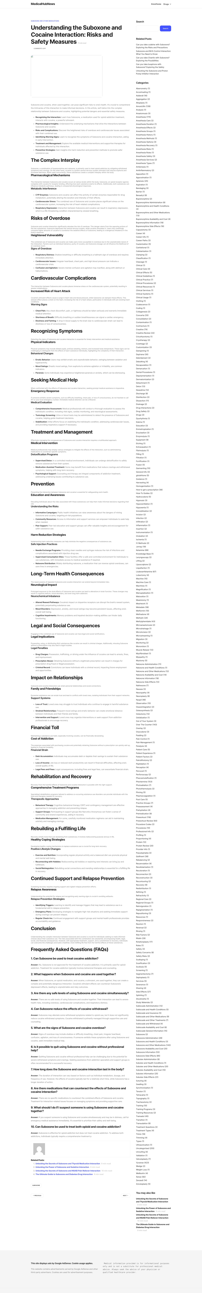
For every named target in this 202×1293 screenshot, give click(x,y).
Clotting (139, 301)
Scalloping (140, 959)
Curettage (140, 344)
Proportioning (142, 838)
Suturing (139, 1081)
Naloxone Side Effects (145, 682)
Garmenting (141, 468)
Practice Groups (143, 803)
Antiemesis (141, 167)
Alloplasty (140, 103)
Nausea (139, 689)
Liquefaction (141, 568)
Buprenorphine (142, 199)
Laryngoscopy (142, 557)
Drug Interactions (143, 408)
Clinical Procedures (144, 283)
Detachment (141, 383)
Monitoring (141, 643)
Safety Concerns (143, 952)
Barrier (139, 191)
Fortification (141, 461)
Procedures (141, 828)
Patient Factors (143, 757)
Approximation (142, 177)
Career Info (141, 237)
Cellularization (142, 251)
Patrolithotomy (142, 760)
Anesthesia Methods (145, 138)
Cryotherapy (141, 340)
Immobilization (142, 511)
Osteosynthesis (143, 710)
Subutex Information (145, 1073)
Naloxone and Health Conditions (150, 667)
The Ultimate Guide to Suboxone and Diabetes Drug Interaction (69, 1174)
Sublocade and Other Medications (151, 1016)
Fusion (139, 465)
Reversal (140, 927)
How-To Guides (143, 493)
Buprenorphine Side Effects (148, 226)
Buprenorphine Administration (149, 202)
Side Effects (141, 992)
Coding (139, 308)
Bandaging (140, 188)
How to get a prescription (147, 490)
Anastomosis (141, 113)
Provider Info (141, 849)
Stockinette (141, 999)
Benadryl (140, 195)
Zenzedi (139, 1180)
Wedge (139, 1166)
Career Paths (142, 240)
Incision (139, 514)
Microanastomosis (144, 625)
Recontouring (142, 881)
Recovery (140, 885)
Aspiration (140, 184)
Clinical (139, 265)
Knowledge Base (143, 554)
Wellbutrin (140, 1173)
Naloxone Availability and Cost (149, 675)
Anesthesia (141, 117)
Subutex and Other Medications (150, 1066)
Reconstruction (142, 878)
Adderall (139, 95)
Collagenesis (141, 311)
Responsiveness (143, 920)
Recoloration (141, 870)
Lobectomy (141, 575)
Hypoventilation (143, 504)
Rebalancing (141, 860)
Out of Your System (144, 721)
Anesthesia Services (145, 160)
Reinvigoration (142, 906)
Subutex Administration (146, 1059)
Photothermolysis (144, 788)
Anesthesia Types (144, 163)
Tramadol (140, 1116)
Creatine (140, 329)
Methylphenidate (143, 621)
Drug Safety (141, 411)
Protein (139, 842)
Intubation (140, 536)
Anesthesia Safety (144, 156)
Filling (138, 454)
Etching (139, 443)
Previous (37, 1195)
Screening (140, 970)
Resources (140, 917)
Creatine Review (143, 333)
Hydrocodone (142, 497)
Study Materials (143, 1002)
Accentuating (142, 92)
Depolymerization (144, 376)
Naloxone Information (145, 678)
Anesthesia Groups (144, 131)
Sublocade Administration (147, 1006)
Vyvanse (140, 1162)
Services (140, 981)
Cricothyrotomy (143, 336)
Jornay (139, 546)
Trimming (140, 1137)
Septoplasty (141, 977)
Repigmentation (143, 910)
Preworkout (141, 817)
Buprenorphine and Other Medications (153, 212)
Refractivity (141, 895)
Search (140, 21)
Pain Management (144, 742)
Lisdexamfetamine (144, 571)
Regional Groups (143, 902)
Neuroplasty (141, 696)
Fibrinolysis (141, 450)
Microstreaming (143, 635)
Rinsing (139, 931)
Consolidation (142, 319)
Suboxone (36, 1185)
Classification (142, 258)
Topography (141, 1098)
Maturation (141, 596)
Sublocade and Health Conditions (151, 1009)
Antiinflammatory (143, 170)
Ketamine (140, 550)
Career (139, 233)
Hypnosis (140, 500)
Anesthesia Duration (145, 124)
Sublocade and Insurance (147, 1013)
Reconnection (142, 874)
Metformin (140, 611)
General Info (141, 472)
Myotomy (140, 660)
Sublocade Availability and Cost (150, 1027)
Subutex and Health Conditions (150, 1063)
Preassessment (143, 806)
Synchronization (143, 1088)
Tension (139, 1091)
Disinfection (141, 397)
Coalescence (142, 304)
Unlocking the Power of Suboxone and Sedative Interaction (68, 1167)
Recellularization (143, 867)
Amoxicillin (140, 106)
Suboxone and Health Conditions (150, 1041)
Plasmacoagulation (144, 796)
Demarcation (141, 368)
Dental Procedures (144, 372)
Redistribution (142, 888)
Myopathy (140, 657)
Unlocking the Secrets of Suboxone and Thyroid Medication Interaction (73, 1163)
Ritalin (138, 938)
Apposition (141, 174)
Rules (138, 945)
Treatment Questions (145, 1127)
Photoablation (142, 785)
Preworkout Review (144, 821)
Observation (141, 703)
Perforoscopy (142, 774)
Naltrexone (141, 685)
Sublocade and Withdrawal (148, 1023)
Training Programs (144, 1109)
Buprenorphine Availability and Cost (151, 219)
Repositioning (142, 913)
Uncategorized (142, 1148)
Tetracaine (140, 1095)
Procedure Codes (143, 824)
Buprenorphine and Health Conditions (152, 206)
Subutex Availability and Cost (149, 1070)
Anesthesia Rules (143, 152)
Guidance (140, 479)
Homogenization (143, 486)
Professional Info (143, 831)
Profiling (139, 835)
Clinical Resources (144, 286)
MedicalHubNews (43, 4)
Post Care (140, 799)
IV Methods (141, 543)
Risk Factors (141, 935)
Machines (140, 586)
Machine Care (142, 582)
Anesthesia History (144, 135)
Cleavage (140, 262)
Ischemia (140, 539)
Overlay (139, 728)
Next (125, 1195)
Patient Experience (144, 753)
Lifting (139, 561)
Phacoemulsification (145, 778)
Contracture (141, 326)
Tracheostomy (142, 1102)
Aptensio (140, 181)
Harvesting (141, 482)
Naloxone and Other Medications (150, 671)
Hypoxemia (141, 507)
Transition (140, 1120)
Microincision (142, 632)
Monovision (141, 646)
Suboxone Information (145, 1052)
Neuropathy (141, 692)
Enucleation (141, 432)
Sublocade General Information (149, 1031)
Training (139, 1105)
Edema (139, 422)
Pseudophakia (142, 853)
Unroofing (140, 1152)
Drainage (140, 404)
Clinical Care (141, 269)
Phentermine (141, 781)
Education (140, 425)
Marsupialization (143, 593)
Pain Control (141, 739)
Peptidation (141, 764)
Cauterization (142, 244)
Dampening (141, 351)
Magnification (142, 589)
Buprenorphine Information (148, 222)
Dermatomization (143, 379)
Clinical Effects (142, 272)
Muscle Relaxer (142, 650)
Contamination (142, 322)
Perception (141, 767)
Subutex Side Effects (145, 1077)
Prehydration (141, 810)
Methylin (140, 618)
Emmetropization (143, 429)
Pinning (139, 792)
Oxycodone (141, 732)
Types (138, 1141)
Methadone (141, 614)
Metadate (140, 607)
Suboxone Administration (147, 1038)
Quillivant (140, 856)
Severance (140, 984)
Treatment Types (143, 1130)
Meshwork (140, 603)
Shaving (139, 988)
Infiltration (140, 522)
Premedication (142, 813)
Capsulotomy (142, 230)
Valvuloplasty (142, 1159)
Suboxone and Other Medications (45, 21)
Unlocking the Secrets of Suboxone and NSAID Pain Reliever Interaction (74, 1171)
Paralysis (140, 746)
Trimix (138, 1134)
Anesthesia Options (144, 142)
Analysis (139, 110)
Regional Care (142, 899)
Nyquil (139, 700)
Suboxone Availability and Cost (149, 1048)
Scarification (141, 963)
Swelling (139, 1084)
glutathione (141, 475)
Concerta (140, 315)
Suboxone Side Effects (146, 1056)
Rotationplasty (142, 942)
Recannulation (142, 863)
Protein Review (142, 846)
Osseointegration (143, 707)
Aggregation (141, 99)
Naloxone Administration (147, 664)
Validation (140, 1155)
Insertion (140, 529)
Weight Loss (141, 1169)
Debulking (140, 361)
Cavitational (141, 247)
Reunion (139, 924)
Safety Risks (141, 956)
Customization (142, 347)
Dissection (140, 400)
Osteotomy (141, 714)
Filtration (140, 457)
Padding (139, 735)
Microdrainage (142, 628)
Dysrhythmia (141, 418)
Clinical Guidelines (144, 276)
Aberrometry (141, 88)
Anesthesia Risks (143, 149)
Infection (140, 518)
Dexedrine (140, 390)
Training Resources (144, 1113)
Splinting (140, 995)
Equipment (141, 440)
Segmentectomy (143, 974)
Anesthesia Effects (144, 127)
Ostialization (141, 717)
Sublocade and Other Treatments (150, 1020)
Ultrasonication (142, 1145)
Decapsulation (142, 365)
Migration (140, 639)
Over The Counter (144, 724)
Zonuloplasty (141, 1184)
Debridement (142, 358)
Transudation (142, 1123)
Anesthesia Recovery (145, 145)
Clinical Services (143, 290)
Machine (140, 578)
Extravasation (142, 447)
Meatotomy (141, 600)
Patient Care (141, 749)
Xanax (138, 1177)
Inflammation (142, 525)
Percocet (140, 771)
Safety (139, 949)
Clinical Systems (143, 294)
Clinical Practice (143, 279)
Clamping (140, 255)
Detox (138, 386)
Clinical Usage (142, 297)
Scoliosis (140, 967)
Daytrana (140, 354)
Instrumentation (143, 532)
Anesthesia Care (143, 120)
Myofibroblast (142, 653)
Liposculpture (142, 564)
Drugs (138, 415)
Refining (139, 892)
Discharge (140, 393)
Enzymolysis (141, 436)
